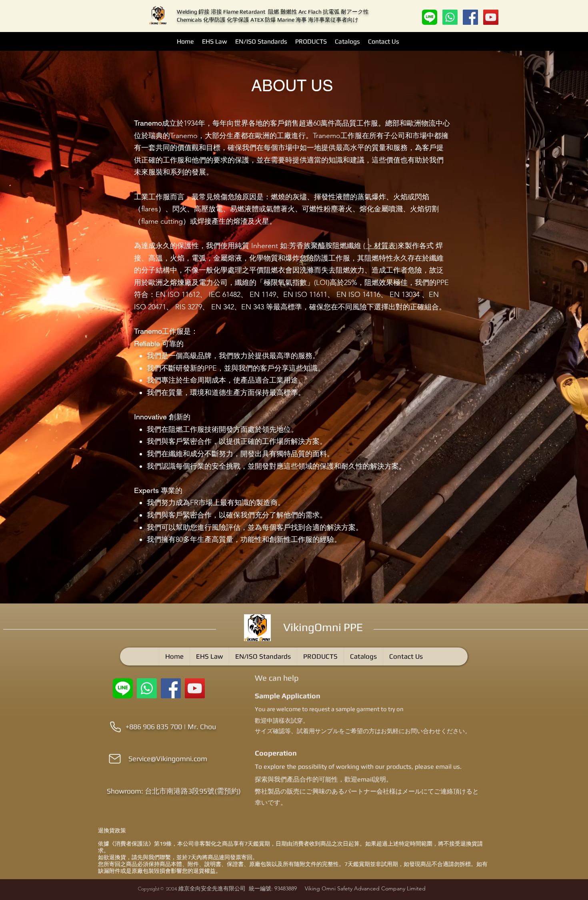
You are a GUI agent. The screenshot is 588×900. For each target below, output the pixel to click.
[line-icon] (429, 17)
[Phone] (115, 727)
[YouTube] (490, 17)
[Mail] (115, 759)
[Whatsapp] (450, 17)
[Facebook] (470, 17)
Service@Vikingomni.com (167, 758)
